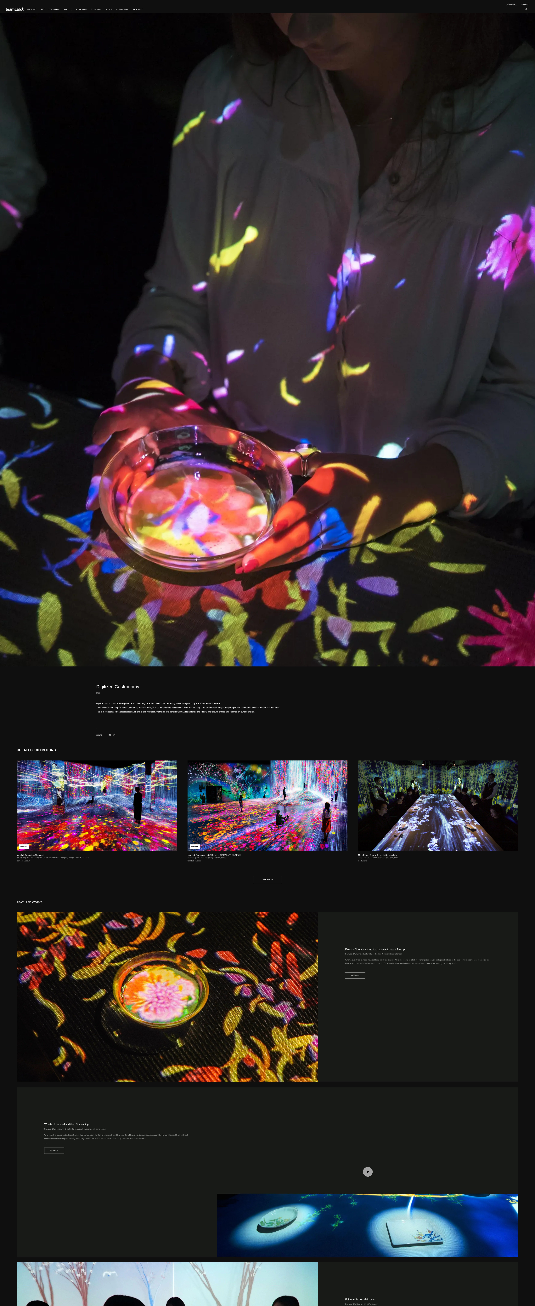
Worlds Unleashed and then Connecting (66, 1124)
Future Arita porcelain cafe (359, 1299)
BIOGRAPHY (511, 4)
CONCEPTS (96, 9)
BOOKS (109, 9)
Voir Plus (266, 879)
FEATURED (31, 9)
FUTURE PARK (122, 9)
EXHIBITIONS (81, 9)
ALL (65, 9)
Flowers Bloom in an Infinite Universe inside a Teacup (375, 949)
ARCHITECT (138, 9)
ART (42, 9)
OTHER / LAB (54, 9)
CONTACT (525, 4)
